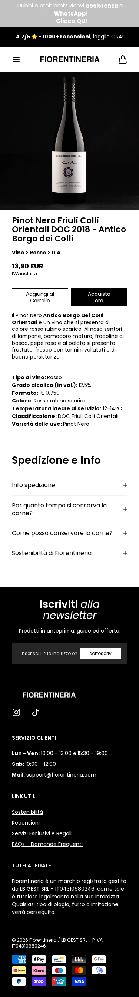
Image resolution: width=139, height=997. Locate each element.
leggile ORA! (108, 36)
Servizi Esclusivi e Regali (42, 833)
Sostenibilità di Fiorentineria (52, 553)
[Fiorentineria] (69, 59)
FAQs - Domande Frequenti (47, 844)
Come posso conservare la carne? (62, 533)
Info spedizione (33, 485)
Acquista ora (99, 297)
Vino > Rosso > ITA (36, 252)
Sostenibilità (27, 812)
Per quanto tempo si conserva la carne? (59, 509)
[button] (16, 59)
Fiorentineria (43, 940)
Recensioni (26, 822)
